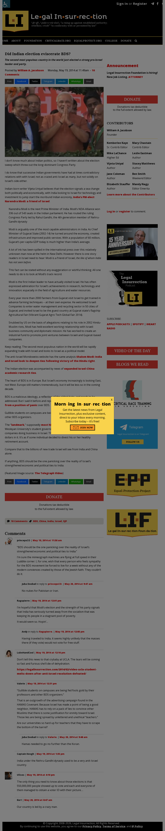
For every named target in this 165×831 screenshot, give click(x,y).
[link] (82, 400)
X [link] (111, 400)
